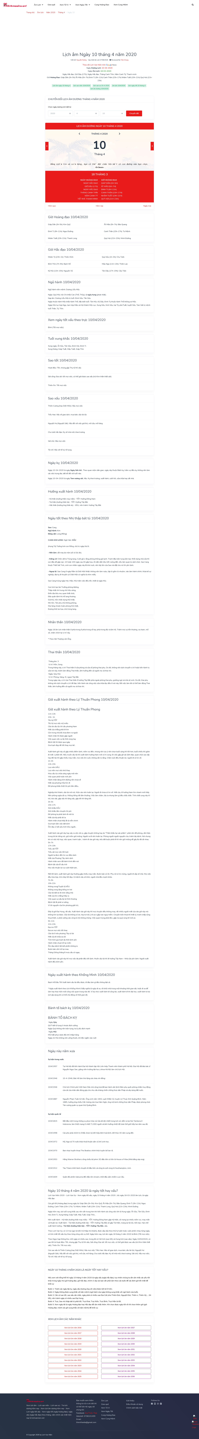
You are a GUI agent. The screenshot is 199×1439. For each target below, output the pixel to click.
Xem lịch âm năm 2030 (126, 1344)
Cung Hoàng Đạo (102, 4)
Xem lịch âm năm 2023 (72, 1366)
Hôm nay (99, 206)
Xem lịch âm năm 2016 (72, 1328)
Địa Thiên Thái (91, 1413)
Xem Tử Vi (64, 5)
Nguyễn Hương (81, 60)
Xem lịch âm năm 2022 (72, 1360)
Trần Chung (124, 60)
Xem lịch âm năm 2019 (72, 1344)
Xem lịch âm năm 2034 (126, 1366)
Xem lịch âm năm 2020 (72, 1349)
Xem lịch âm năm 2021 (72, 1355)
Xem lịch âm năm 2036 (126, 1376)
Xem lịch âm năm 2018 (72, 1338)
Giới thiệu (130, 1400)
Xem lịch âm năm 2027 (126, 1328)
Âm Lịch (37, 5)
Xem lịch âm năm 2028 (126, 1333)
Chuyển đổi (134, 113)
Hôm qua (52, 206)
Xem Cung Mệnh (121, 4)
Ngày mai (147, 206)
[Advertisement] (95, 31)
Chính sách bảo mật (134, 1408)
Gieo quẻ (51, 4)
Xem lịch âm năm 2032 (126, 1355)
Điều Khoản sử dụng (134, 1404)
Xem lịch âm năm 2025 (72, 1376)
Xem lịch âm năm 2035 (126, 1371)
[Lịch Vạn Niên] (15, 4)
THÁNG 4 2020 (99, 133)
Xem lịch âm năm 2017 (72, 1333)
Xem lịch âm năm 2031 (126, 1349)
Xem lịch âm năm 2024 (72, 1371)
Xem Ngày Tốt (81, 5)
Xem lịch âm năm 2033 (126, 1360)
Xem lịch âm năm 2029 (126, 1338)
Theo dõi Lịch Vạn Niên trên (94, 65)
